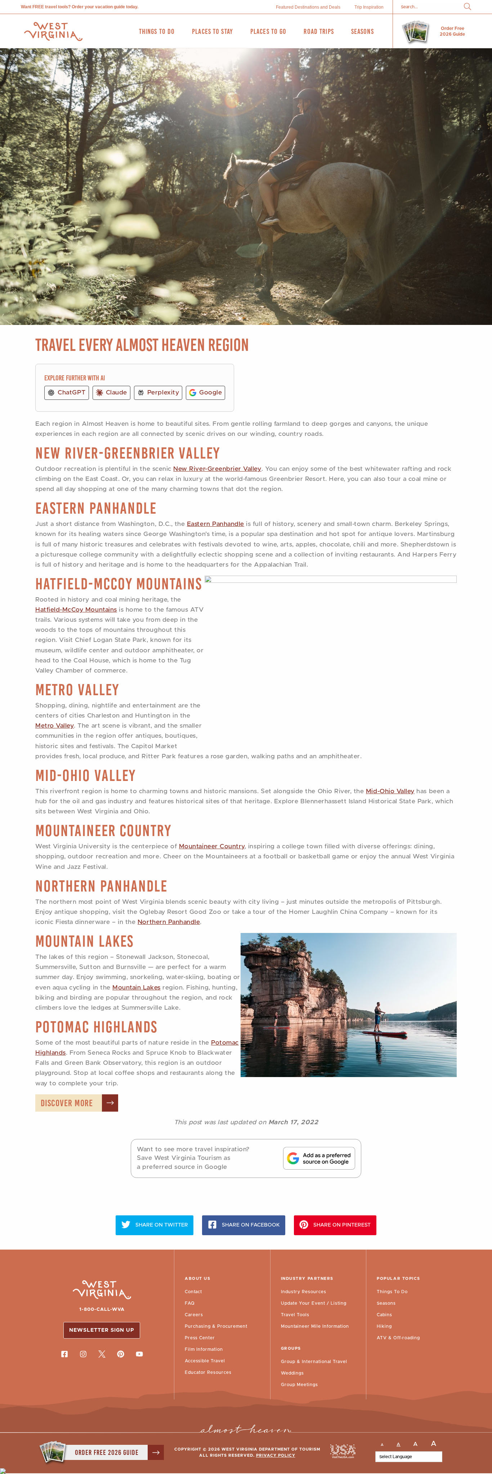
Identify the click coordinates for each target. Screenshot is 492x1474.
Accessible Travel (205, 1361)
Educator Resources (208, 1372)
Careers (194, 1315)
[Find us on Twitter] (102, 1354)
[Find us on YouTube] (139, 1354)
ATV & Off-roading (398, 1338)
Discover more (67, 1103)
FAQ (190, 1303)
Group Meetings (299, 1385)
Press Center (200, 1338)
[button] (467, 7)
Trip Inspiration (369, 7)
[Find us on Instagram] (83, 1354)
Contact (193, 1292)
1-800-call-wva (102, 1309)
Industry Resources (303, 1292)
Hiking (384, 1326)
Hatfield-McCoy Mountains (118, 584)
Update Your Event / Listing (313, 1303)
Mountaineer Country (103, 830)
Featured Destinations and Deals (308, 7)
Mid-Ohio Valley (85, 775)
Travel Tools (295, 1315)
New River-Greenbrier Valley (127, 453)
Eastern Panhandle (96, 508)
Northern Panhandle (101, 886)
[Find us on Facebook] (64, 1354)
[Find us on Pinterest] (121, 1354)
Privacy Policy (275, 1455)
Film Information (204, 1349)
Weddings (292, 1373)
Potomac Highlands (96, 1027)
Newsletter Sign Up (101, 1330)
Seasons (386, 1303)
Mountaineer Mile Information (315, 1326)
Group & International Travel (314, 1361)
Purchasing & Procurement (216, 1326)
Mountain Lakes (84, 941)
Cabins (384, 1315)
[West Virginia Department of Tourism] (53, 31)
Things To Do (392, 1292)
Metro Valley (77, 689)
